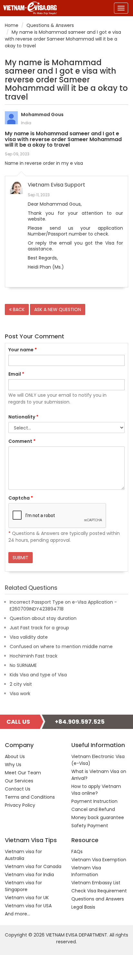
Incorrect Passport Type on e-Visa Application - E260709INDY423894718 (63, 605)
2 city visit (21, 684)
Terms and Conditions (30, 797)
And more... (17, 914)
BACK (18, 309)
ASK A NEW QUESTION (57, 309)
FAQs (77, 851)
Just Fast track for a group (39, 627)
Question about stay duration (43, 618)
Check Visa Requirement (99, 891)
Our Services (19, 781)
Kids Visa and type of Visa (38, 674)
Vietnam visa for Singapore (23, 886)
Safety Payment (89, 825)
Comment (22, 441)
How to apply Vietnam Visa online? (96, 789)
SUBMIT (20, 557)
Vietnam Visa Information (86, 871)
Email (16, 374)
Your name (22, 349)
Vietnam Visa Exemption (98, 859)
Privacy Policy (20, 805)
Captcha (20, 498)
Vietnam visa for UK (27, 897)
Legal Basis (83, 907)
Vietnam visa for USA (28, 905)
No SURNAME (23, 665)
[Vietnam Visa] (28, 8)
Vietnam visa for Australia (23, 855)
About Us (15, 756)
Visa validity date (29, 637)
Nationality (23, 417)
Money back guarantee (97, 817)
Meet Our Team (23, 772)
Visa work (20, 693)
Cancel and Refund (93, 809)
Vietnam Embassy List (95, 882)
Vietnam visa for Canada (33, 866)
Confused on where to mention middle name (61, 646)
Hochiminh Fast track (33, 656)
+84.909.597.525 (80, 722)
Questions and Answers (97, 899)
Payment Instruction (94, 801)
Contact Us (17, 789)
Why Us (13, 764)
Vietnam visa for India (29, 874)
